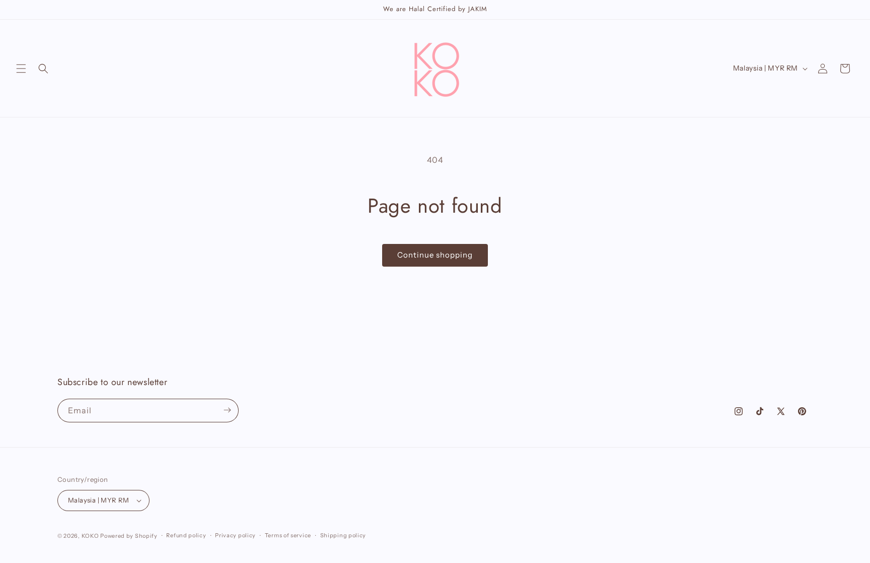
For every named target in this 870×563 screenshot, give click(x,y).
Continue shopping (435, 255)
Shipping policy (343, 535)
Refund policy (186, 535)
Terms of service (288, 535)
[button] (21, 68)
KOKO (90, 535)
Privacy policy (235, 535)
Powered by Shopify (129, 535)
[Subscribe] (227, 410)
